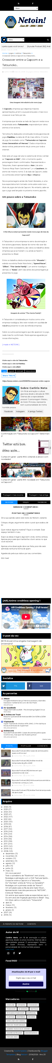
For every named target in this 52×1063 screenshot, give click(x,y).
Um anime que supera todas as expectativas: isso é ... (27, 895)
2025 (6, 809)
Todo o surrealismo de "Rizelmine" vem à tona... (25, 875)
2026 (6, 807)
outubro (9, 858)
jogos (11, 53)
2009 (6, 849)
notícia (18, 53)
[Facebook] (14, 953)
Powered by (20, 991)
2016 (6, 831)
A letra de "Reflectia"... (14, 893)
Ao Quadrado (10, 708)
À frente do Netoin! (13, 924)
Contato (31, 924)
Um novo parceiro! (13, 873)
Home (4, 53)
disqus (26, 502)
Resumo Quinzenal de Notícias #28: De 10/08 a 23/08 (25, 717)
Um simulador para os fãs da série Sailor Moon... (25, 888)
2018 (6, 827)
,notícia (36, 72)
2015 (6, 834)
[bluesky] (23, 2)
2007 (6, 912)
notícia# (20, 371)
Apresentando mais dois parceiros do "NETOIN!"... (26, 890)
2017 (6, 829)
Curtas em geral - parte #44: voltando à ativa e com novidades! (24, 458)
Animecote (9, 731)
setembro (10, 861)
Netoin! (24, 1054)
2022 (6, 817)
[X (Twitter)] (19, 953)
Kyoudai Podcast (15, 1013)
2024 (6, 812)
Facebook (8, 411)
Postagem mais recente (13, 495)
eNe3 (18, 367)
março (9, 905)
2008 (6, 851)
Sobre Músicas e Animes (19, 1029)
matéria (21, 1017)
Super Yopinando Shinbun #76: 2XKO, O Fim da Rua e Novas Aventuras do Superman (25, 725)
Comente (42, 746)
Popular (26, 746)
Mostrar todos (46, 739)
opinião (22, 1005)
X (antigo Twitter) (35, 411)
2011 (6, 844)
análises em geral (16, 1021)
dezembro (10, 853)
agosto (9, 863)
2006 (6, 915)
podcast (11, 1009)
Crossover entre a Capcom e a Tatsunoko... (23, 880)
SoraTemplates (20, 1051)
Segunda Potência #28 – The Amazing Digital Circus (24, 710)
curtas (10, 1017)
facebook (42, 502)
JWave (7, 699)
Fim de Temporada (16, 1025)
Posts (9, 746)
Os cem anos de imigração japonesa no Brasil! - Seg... (27, 898)
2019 (6, 824)
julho (8, 866)
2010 (6, 846)
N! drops (23, 1009)
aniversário (31, 1033)
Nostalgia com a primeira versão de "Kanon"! (24, 885)
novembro (10, 856)
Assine (25, 984)
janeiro (9, 910)
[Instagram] (8, 953)
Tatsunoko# (30, 371)
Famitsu (11, 137)
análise (11, 1005)
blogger (9, 502)
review (31, 1017)
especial (31, 1013)
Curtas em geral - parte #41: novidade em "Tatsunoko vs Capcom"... (25, 481)
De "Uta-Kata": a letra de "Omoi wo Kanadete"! (24, 883)
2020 (6, 822)
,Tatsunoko (43, 72)
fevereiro (10, 907)
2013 (6, 839)
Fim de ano (12, 1037)
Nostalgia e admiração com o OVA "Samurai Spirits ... (27, 878)
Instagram (20, 411)
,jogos (30, 72)
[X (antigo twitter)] (28, 2)
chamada (33, 1005)
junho (8, 868)
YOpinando (9, 722)
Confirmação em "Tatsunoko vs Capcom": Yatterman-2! (25, 435)
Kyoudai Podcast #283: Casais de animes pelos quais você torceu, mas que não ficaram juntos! (25, 734)
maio (8, 871)
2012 (6, 841)
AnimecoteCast (14, 1033)
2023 (6, 814)
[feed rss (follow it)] (18, 3)
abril (8, 903)
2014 (6, 836)
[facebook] (33, 3)
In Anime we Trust (12, 715)
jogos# (11, 371)
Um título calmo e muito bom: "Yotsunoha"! (23, 900)
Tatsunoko (27, 53)
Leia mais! (10, 949)
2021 (6, 819)
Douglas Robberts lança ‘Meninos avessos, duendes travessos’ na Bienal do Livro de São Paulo (24, 702)
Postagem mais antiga (38, 495)
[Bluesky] (23, 1058)
